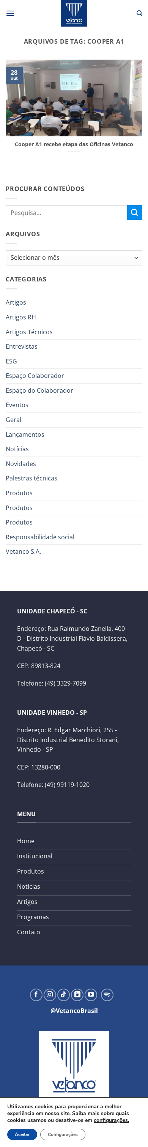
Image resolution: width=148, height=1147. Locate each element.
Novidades (21, 464)
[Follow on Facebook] (36, 995)
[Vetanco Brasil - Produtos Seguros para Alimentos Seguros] (74, 13)
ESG (11, 361)
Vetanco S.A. (23, 551)
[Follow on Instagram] (50, 995)
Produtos (19, 493)
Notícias (17, 449)
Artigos (16, 302)
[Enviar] (134, 212)
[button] (10, 13)
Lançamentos (25, 434)
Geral (13, 420)
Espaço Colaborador (35, 375)
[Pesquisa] (139, 13)
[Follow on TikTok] (63, 995)
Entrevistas (22, 346)
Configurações (63, 1134)
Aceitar (22, 1134)
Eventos (17, 405)
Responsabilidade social (40, 537)
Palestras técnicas (31, 478)
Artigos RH (21, 317)
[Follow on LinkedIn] (77, 995)
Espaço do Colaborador (39, 390)
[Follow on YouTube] (91, 995)
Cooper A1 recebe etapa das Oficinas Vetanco (74, 144)
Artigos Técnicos (29, 332)
